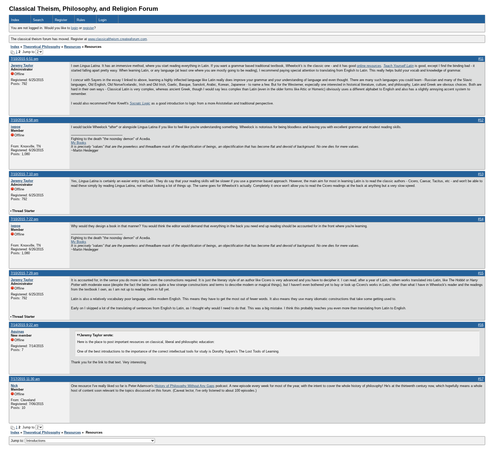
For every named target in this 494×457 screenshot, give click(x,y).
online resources (369, 66)
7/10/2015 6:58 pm (24, 120)
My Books (78, 143)
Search (38, 20)
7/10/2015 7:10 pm (24, 174)
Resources (72, 47)
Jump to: (18, 441)
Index (15, 20)
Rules (81, 20)
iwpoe (15, 127)
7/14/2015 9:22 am (24, 325)
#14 (480, 219)
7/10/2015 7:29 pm (24, 273)
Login (103, 20)
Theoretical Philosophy (41, 47)
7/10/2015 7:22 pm (24, 219)
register (88, 28)
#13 (480, 174)
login (74, 28)
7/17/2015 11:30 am (25, 379)
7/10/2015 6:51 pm (24, 59)
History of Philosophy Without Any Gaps (185, 386)
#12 (480, 120)
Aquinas (17, 331)
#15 (480, 273)
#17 (480, 379)
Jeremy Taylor (22, 65)
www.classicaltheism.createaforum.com (117, 39)
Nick (14, 386)
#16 (480, 325)
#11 (480, 59)
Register (61, 20)
